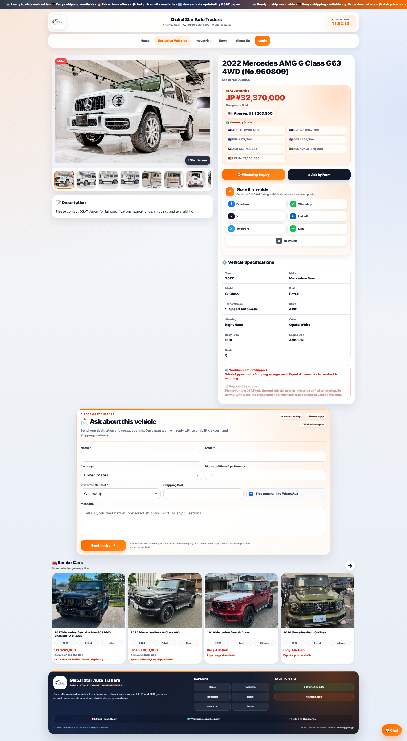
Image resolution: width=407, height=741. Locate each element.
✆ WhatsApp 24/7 (314, 687)
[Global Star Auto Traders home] (58, 21)
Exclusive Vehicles (172, 40)
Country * (88, 466)
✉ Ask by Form (319, 175)
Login (262, 40)
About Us (243, 40)
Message (87, 503)
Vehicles (250, 687)
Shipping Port (173, 485)
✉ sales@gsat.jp (221, 24)
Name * (86, 448)
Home (145, 40)
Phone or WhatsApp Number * (226, 466)
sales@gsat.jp (346, 727)
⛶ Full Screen (197, 160)
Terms (250, 706)
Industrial (203, 40)
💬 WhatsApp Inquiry (253, 175)
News (223, 40)
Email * (210, 448)
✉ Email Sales (314, 696)
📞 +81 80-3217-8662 (196, 24)
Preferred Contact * (94, 485)
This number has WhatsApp (277, 493)
